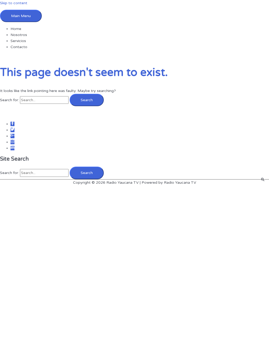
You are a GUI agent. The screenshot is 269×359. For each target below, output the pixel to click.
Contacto (19, 47)
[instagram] (12, 142)
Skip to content (13, 3)
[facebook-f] (12, 124)
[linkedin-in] (12, 148)
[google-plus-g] (12, 136)
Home (16, 29)
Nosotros (19, 35)
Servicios (18, 41)
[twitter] (12, 130)
